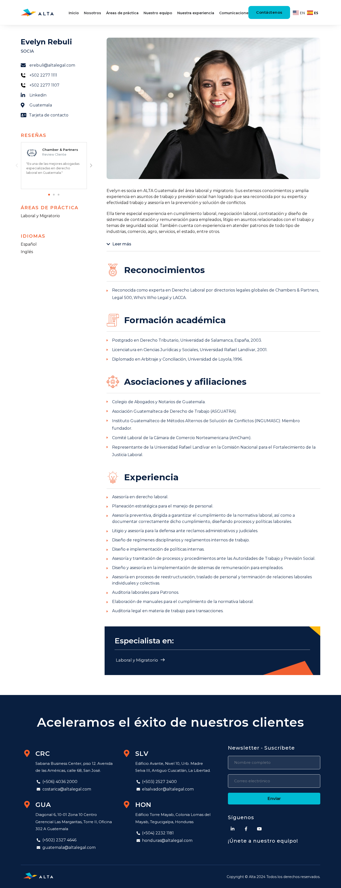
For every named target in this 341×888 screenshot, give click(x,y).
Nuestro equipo (158, 13)
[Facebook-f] (246, 829)
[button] (49, 195)
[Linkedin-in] (233, 829)
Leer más (121, 244)
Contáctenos (269, 12)
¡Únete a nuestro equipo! (263, 841)
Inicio (74, 13)
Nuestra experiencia (195, 13)
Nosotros (92, 13)
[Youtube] (259, 829)
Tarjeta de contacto (48, 115)
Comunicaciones (234, 13)
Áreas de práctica (122, 13)
